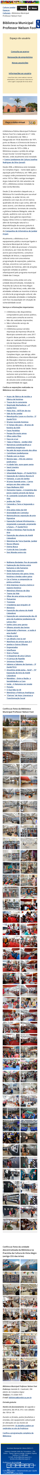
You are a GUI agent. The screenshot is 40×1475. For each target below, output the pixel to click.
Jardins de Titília (13, 501)
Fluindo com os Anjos (16, 456)
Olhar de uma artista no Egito (19, 596)
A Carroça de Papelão (16, 658)
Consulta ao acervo (20, 51)
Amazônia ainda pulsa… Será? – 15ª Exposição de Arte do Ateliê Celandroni (21, 673)
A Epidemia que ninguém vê (18, 605)
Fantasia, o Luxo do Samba (18, 478)
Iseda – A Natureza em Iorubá (19, 684)
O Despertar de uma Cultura (19, 656)
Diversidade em (13, 512)
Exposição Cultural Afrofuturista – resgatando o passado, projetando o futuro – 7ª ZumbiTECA (21, 524)
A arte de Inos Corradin (16, 549)
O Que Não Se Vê (14, 690)
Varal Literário (13, 467)
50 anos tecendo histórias (17, 422)
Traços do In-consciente (17, 402)
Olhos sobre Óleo (14, 436)
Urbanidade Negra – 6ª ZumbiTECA (21, 473)
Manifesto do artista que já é (19, 641)
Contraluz (24, 512)
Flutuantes (11, 599)
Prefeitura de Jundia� (12, 1462)
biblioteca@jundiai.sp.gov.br (20, 1397)
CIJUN (34, 1470)
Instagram (18, 1465)
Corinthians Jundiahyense (17, 453)
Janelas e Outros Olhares (17, 644)
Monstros (11, 607)
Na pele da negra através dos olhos (22, 450)
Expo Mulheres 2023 (15, 487)
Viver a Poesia (13, 653)
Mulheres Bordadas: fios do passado (22, 562)
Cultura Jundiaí (9, 7)
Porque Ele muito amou (17, 433)
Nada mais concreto (15, 571)
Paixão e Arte (12, 636)
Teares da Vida (13, 593)
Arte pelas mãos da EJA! (17, 510)
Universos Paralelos (15, 661)
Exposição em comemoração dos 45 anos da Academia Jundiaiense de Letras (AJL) (22, 619)
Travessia (11, 602)
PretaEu (10, 687)
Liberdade (11, 470)
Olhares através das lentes (18, 627)
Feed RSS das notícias (9, 1466)
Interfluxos (11, 650)
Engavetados (12, 647)
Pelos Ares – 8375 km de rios (19, 410)
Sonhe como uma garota (17, 624)
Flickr (27, 1465)
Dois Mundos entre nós (16, 552)
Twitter (31, 1465)
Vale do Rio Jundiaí (14, 413)
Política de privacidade (13, 1473)
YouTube (22, 1465)
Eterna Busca (12, 546)
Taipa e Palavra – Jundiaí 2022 (19, 442)
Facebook (13, 1465)
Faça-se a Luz (12, 439)
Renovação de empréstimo (20, 57)
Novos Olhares (13, 544)
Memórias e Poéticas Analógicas (20, 692)
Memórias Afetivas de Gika (18, 590)
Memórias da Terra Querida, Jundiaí (22, 541)
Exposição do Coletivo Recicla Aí (20, 476)
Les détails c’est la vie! (16, 639)
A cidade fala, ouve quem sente (20, 464)
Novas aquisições (20, 62)
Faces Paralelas (13, 430)
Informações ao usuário (20, 73)
